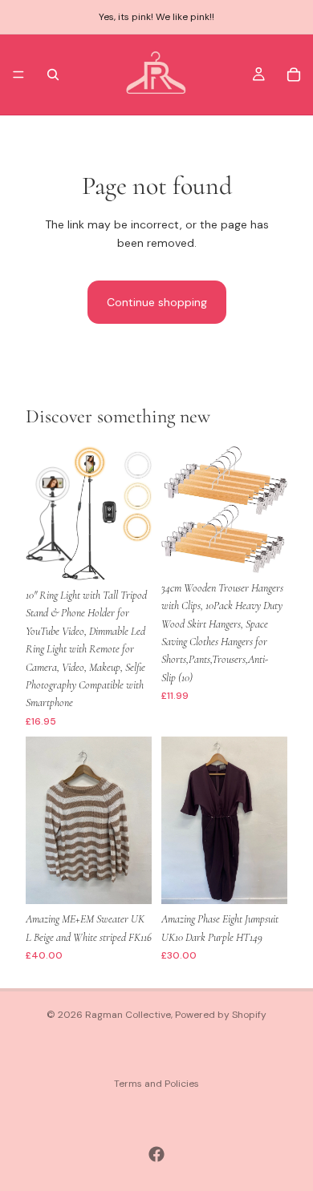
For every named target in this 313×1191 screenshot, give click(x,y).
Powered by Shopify (220, 1014)
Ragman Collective (128, 1014)
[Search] (53, 74)
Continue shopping (157, 302)
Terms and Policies (156, 1083)
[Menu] (18, 74)
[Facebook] (156, 1154)
